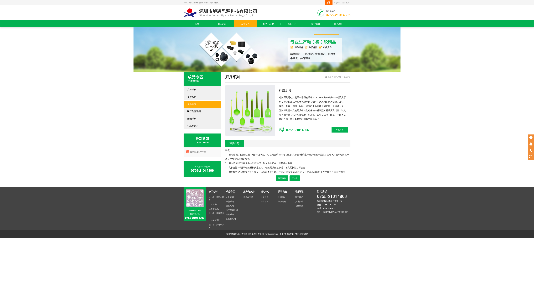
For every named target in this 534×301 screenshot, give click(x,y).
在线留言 (299, 205)
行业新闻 (264, 201)
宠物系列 (191, 118)
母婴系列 (191, 96)
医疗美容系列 (194, 111)
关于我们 (315, 23)
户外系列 (191, 89)
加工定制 (221, 23)
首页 (197, 23)
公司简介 (282, 197)
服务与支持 (268, 23)
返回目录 (282, 178)
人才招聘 (299, 201)
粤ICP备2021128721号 (290, 233)
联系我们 (338, 23)
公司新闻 (264, 197)
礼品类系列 (192, 125)
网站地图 (304, 233)
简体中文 (345, 2)
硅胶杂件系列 (214, 220)
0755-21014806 (332, 196)
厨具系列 (191, 104)
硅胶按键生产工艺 (198, 152)
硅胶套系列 (213, 204)
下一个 (295, 178)
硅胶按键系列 (214, 208)
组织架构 (282, 201)
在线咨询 (339, 129)
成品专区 (245, 23)
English (337, 2)
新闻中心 (292, 23)
